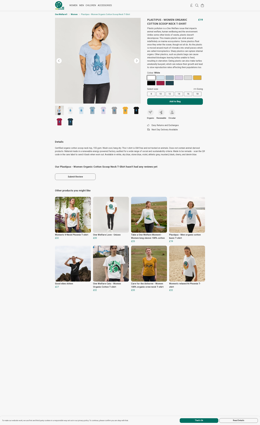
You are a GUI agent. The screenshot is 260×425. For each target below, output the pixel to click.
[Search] (197, 5)
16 (188, 94)
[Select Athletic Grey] (188, 78)
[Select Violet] (179, 78)
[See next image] (136, 60)
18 (197, 94)
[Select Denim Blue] (170, 83)
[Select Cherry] (160, 83)
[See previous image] (59, 60)
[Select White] (151, 78)
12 (169, 94)
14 (179, 94)
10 (160, 94)
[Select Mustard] (197, 78)
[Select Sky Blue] (160, 78)
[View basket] (202, 5)
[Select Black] (151, 83)
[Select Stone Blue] (170, 78)
